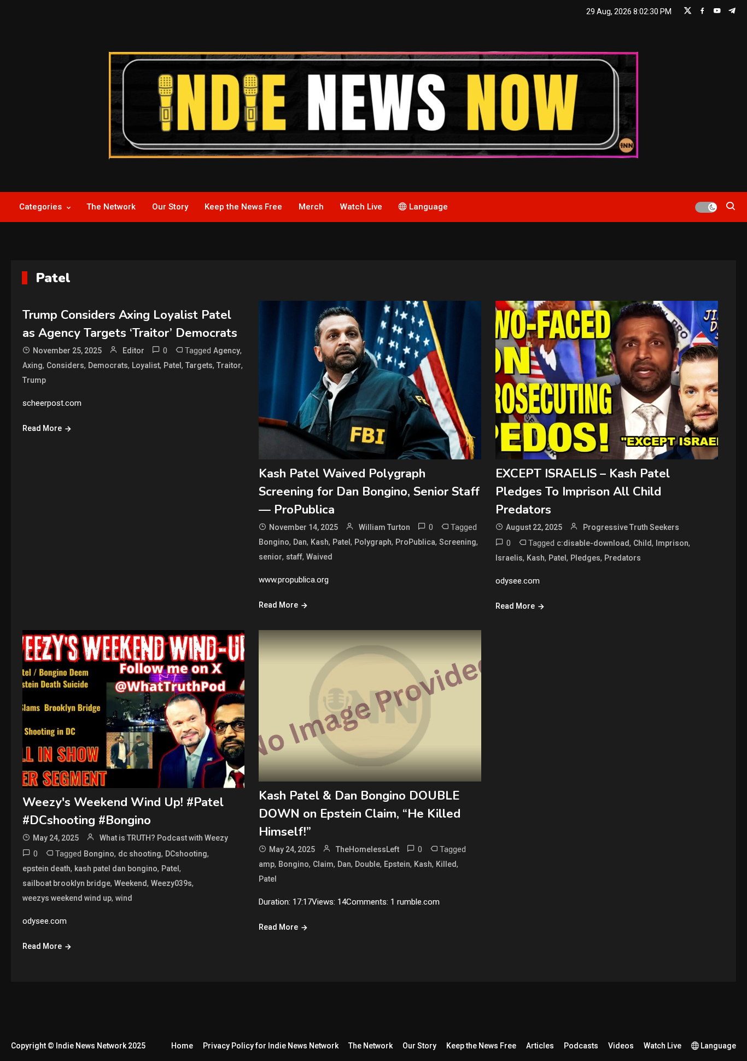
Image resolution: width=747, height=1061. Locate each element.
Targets (199, 365)
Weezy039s (171, 883)
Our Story (170, 207)
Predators (622, 557)
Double (367, 864)
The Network (111, 207)
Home (182, 1045)
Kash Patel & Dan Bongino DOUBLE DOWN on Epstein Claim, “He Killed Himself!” (359, 814)
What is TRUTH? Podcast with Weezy (164, 837)
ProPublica (415, 542)
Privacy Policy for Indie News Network (271, 1045)
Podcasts (581, 1045)
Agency (226, 350)
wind (123, 898)
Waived (319, 556)
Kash (320, 542)
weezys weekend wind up (67, 898)
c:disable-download (593, 543)
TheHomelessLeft (367, 849)
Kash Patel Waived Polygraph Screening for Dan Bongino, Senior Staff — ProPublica (369, 491)
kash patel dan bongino (115, 868)
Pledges (585, 557)
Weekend (130, 883)
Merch (311, 207)
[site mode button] (706, 207)
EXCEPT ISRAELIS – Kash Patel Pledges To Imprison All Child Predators (582, 491)
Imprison (672, 543)
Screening (457, 542)
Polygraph (373, 542)
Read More (42, 428)
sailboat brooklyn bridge (66, 883)
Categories (40, 207)
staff (294, 556)
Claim (323, 864)
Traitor (229, 365)
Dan (300, 542)
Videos (621, 1045)
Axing (32, 365)
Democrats (108, 365)
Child (642, 543)
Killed (446, 864)
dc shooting (139, 853)
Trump (34, 380)
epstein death (46, 868)
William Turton (384, 527)
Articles (540, 1045)
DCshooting (186, 853)
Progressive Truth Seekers (631, 527)
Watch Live (361, 207)
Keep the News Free (243, 207)
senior (270, 556)
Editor (133, 350)
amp (267, 864)
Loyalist (146, 365)
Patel (173, 365)
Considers (65, 365)
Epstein (397, 864)
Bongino (274, 542)
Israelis (509, 557)
